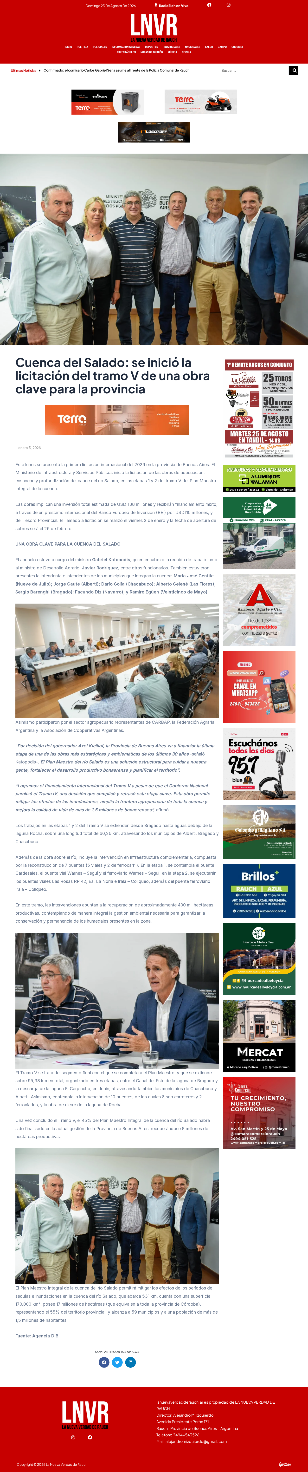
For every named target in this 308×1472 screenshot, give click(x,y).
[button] (104, 1362)
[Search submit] (294, 70)
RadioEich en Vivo (173, 5)
